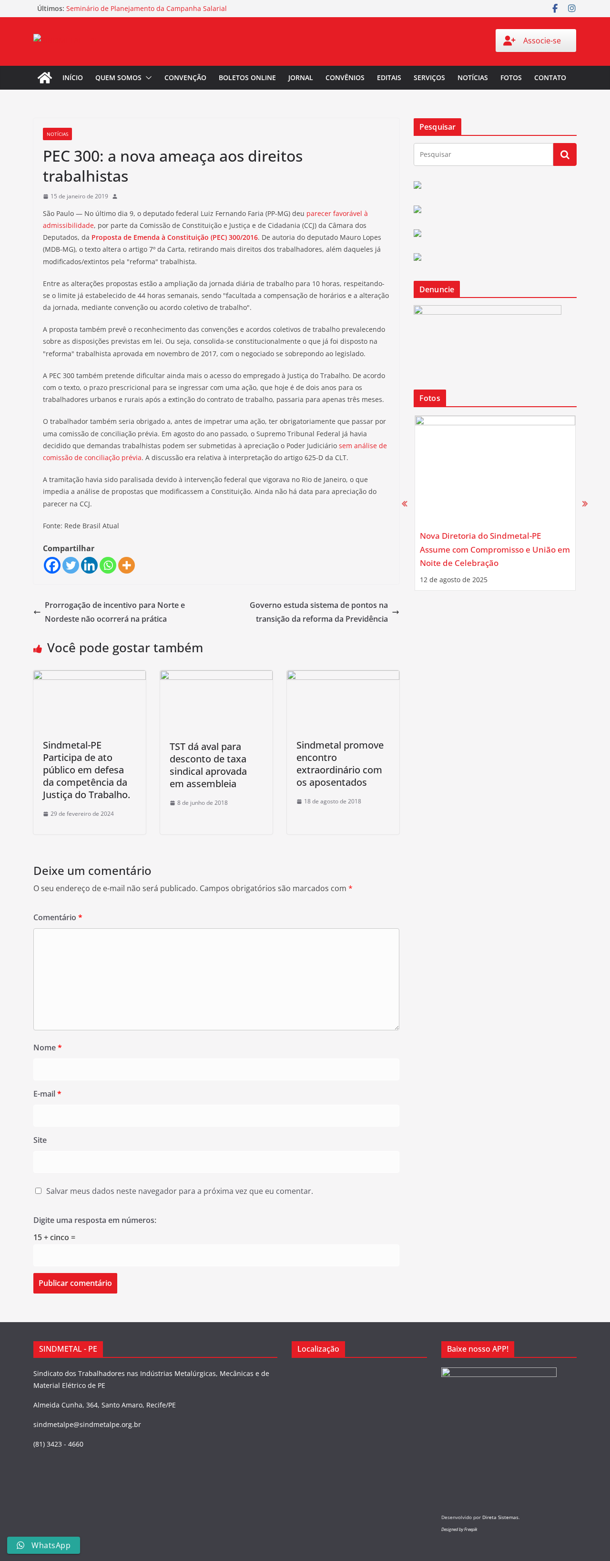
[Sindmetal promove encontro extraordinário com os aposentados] (343, 677)
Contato (550, 77)
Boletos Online (247, 77)
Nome (47, 1047)
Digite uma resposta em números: (94, 1220)
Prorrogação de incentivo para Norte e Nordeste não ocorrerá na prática (115, 612)
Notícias (473, 77)
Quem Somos (118, 77)
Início (72, 77)
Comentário (57, 917)
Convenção (185, 77)
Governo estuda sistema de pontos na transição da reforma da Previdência (319, 612)
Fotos (511, 77)
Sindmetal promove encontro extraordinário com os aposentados (340, 764)
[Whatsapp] (108, 565)
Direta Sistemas (500, 1517)
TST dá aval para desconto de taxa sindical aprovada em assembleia (208, 765)
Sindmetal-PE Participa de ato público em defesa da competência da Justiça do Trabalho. (86, 770)
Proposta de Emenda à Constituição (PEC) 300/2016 (175, 237)
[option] (495, 503)
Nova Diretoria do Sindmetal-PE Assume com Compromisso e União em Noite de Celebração (495, 549)
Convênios (345, 77)
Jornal (300, 77)
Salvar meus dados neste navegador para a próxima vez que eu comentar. (179, 1191)
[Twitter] (70, 565)
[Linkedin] (89, 565)
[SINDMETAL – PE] (44, 77)
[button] (147, 77)
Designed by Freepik (459, 1529)
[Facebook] (52, 565)
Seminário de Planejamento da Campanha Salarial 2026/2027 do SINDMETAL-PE (146, 13)
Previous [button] (404, 503)
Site (40, 1140)
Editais (389, 77)
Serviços (429, 77)
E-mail (47, 1094)
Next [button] (585, 503)
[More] (126, 565)
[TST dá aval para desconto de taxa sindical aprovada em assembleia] (216, 677)
